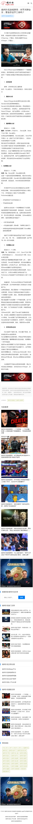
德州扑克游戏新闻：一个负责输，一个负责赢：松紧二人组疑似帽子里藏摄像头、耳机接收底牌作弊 (16, 431)
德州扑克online (22, 750)
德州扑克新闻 (6, 761)
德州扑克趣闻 (6, 769)
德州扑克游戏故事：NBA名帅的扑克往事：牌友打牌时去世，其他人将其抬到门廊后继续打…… (16, 529)
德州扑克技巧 (23, 755)
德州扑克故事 (14, 758)
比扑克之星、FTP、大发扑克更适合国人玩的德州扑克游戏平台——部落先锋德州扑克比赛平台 (21, 636)
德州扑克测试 (23, 761)
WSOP (15, 748)
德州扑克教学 (23, 758)
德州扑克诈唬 (23, 766)
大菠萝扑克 (26, 748)
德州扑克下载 (6, 753)
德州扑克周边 (23, 753)
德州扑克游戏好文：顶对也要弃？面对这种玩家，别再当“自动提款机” (15, 505)
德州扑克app (12, 750)
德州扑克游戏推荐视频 (9, 676)
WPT (11, 748)
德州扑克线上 (6, 766)
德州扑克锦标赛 (15, 769)
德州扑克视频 (14, 766)
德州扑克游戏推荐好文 (7, 16)
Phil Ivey (5, 748)
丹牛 (20, 748)
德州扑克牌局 (19, 400)
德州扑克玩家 (23, 763)
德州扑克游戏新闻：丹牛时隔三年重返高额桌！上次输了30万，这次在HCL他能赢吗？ (16, 481)
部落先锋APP (6, 771)
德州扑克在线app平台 (9, 669)
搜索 (21, 597)
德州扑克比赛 (14, 761)
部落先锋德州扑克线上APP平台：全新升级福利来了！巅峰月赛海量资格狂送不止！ (21, 612)
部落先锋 (23, 769)
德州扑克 (5, 750)
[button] (28, 3)
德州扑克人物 (14, 753)
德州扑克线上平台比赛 (9, 682)
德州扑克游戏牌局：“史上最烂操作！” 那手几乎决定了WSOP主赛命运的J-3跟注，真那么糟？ (16, 554)
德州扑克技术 (6, 758)
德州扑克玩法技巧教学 (9, 679)
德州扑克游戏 (11, 400)
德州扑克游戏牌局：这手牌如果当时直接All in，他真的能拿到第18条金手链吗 (16, 456)
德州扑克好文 (6, 755)
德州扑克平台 (14, 755)
